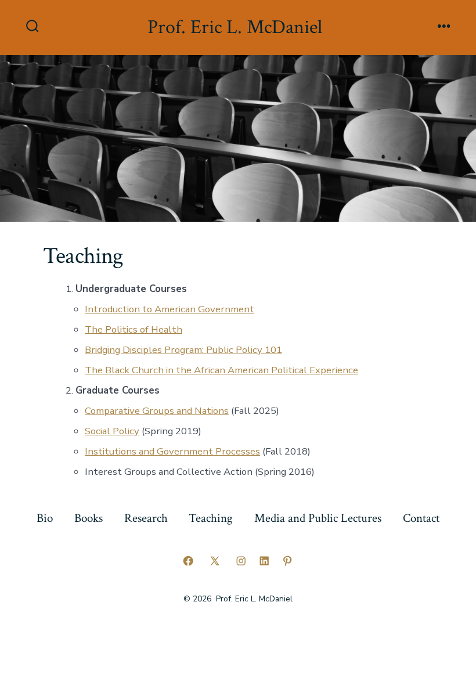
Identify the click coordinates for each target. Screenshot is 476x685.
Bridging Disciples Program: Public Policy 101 (183, 349)
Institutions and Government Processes (172, 451)
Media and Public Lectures (317, 518)
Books (88, 518)
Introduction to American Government (169, 309)
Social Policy (112, 431)
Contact (421, 518)
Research (146, 518)
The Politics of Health (133, 329)
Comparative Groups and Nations (157, 410)
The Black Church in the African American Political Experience (221, 370)
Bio (45, 518)
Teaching (211, 518)
